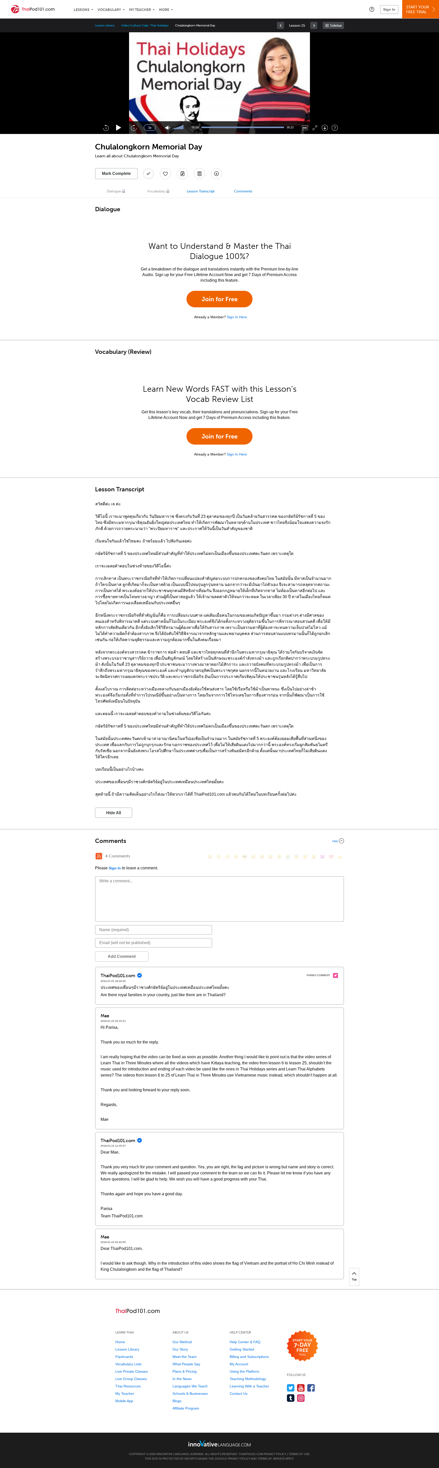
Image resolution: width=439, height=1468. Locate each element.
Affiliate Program (186, 1408)
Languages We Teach (190, 1386)
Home (120, 1342)
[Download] (325, 128)
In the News (182, 1379)
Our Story (180, 1349)
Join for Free (220, 299)
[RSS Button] (99, 856)
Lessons (81, 10)
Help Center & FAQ (245, 1342)
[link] (280, 25)
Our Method (182, 1342)
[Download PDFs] (199, 173)
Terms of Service (271, 1458)
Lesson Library (105, 25)
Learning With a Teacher (249, 1386)
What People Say (186, 1364)
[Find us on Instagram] (301, 1398)
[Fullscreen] (315, 128)
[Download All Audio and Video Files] (216, 173)
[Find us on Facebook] (311, 1388)
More (164, 10)
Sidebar (336, 25)
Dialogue (114, 191)
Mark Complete (116, 173)
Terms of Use (299, 1454)
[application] (219, 83)
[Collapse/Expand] (219, 841)
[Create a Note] (182, 173)
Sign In (389, 9)
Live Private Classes (131, 1371)
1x (149, 127)
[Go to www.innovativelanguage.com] (219, 1443)
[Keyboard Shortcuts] (335, 128)
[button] (372, 9)
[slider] (178, 127)
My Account (239, 1364)
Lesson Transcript (201, 191)
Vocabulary (109, 10)
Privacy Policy (275, 1454)
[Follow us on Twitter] (291, 1388)
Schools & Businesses (190, 1393)
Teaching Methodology (248, 1379)
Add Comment (122, 956)
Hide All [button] (113, 813)
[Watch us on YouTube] (301, 1388)
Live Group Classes (131, 1379)
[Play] (119, 128)
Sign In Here (237, 317)
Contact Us (238, 1393)
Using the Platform (244, 1371)
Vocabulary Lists (128, 1364)
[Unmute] (168, 128)
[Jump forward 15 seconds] (133, 127)
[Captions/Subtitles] (305, 128)
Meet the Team (185, 1357)
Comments (243, 191)
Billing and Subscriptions (249, 1357)
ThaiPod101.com (251, 1454)
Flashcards (124, 1357)
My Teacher (140, 10)
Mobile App (124, 1401)
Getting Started (242, 1349)
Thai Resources (128, 1386)
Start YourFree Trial (417, 9)
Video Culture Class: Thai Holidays (144, 25)
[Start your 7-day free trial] (302, 1346)
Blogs (177, 1401)
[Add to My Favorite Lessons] (165, 173)
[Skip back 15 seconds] (105, 127)
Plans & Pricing (185, 1371)
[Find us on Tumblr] (291, 1398)
